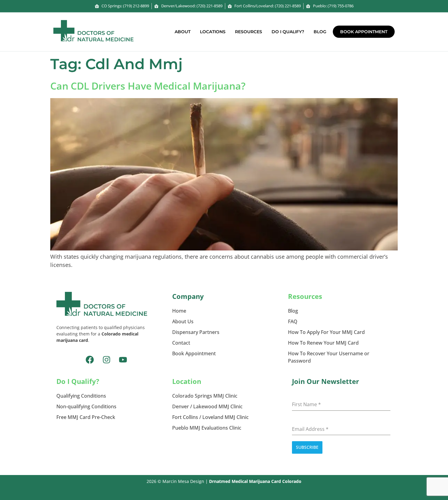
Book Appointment (363, 31)
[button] (184, 32)
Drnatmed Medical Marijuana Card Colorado (255, 481)
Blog (320, 31)
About (182, 31)
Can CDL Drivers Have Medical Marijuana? (148, 85)
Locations (213, 31)
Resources (248, 31)
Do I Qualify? (288, 31)
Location (186, 381)
